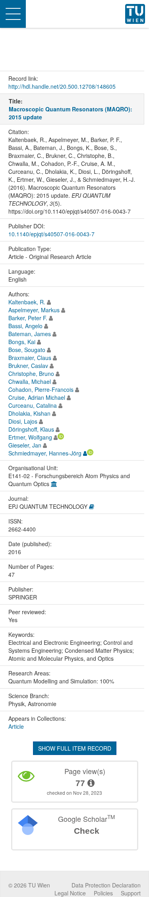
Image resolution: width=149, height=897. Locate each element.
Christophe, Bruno (31, 373)
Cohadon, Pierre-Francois (41, 389)
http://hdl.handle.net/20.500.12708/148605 (62, 86)
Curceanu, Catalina (32, 405)
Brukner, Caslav (28, 366)
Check (86, 830)
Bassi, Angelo (25, 326)
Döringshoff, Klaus (31, 429)
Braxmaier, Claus (29, 358)
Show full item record (74, 748)
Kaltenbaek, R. (26, 302)
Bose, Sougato (26, 350)
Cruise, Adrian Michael (36, 397)
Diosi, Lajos (22, 421)
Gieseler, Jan (24, 445)
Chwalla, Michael (29, 381)
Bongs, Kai (21, 342)
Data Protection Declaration (106, 885)
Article (16, 726)
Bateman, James (29, 334)
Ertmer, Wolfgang (30, 437)
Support (131, 893)
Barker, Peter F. (27, 318)
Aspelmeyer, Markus (34, 310)
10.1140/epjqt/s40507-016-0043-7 (51, 234)
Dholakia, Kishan (29, 413)
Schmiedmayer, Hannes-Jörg (44, 453)
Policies (103, 893)
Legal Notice (70, 893)
